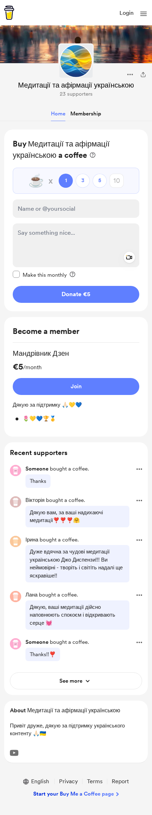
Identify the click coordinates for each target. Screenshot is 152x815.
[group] (76, 385)
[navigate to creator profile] (76, 61)
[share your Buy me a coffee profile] (143, 74)
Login (126, 13)
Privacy (68, 781)
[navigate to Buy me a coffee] (9, 13)
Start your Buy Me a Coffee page (73, 794)
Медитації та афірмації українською (76, 85)
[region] (76, 220)
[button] (143, 14)
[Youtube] (14, 753)
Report (120, 781)
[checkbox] (40, 274)
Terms (95, 781)
